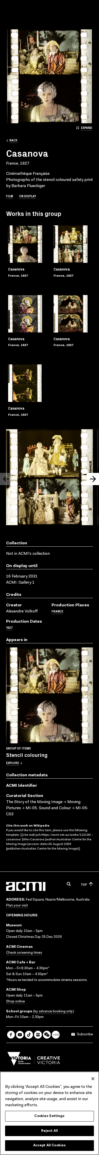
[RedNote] (56, 1035)
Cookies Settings (49, 1116)
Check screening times (24, 953)
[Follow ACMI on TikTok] (29, 1035)
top (84, 884)
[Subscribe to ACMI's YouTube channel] (20, 1035)
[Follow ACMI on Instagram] (38, 1035)
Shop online (15, 1001)
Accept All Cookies (49, 1145)
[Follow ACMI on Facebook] (11, 1035)
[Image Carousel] (49, 478)
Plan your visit (17, 905)
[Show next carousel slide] (93, 479)
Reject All (49, 1131)
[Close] (92, 1078)
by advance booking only (53, 1011)
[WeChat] (47, 1035)
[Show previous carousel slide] (6, 479)
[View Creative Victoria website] (33, 1060)
